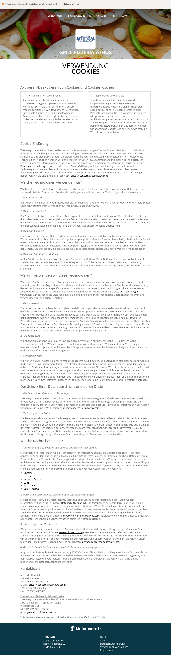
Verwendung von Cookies (114, 646)
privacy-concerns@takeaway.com (89, 175)
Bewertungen (76, 16)
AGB (102, 640)
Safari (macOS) (32, 488)
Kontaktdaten (98, 16)
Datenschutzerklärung (32, 166)
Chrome (28, 472)
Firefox (27, 476)
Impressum (119, 16)
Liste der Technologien (126, 291)
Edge (26, 482)
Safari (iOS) (30, 485)
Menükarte (55, 16)
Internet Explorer (33, 479)
